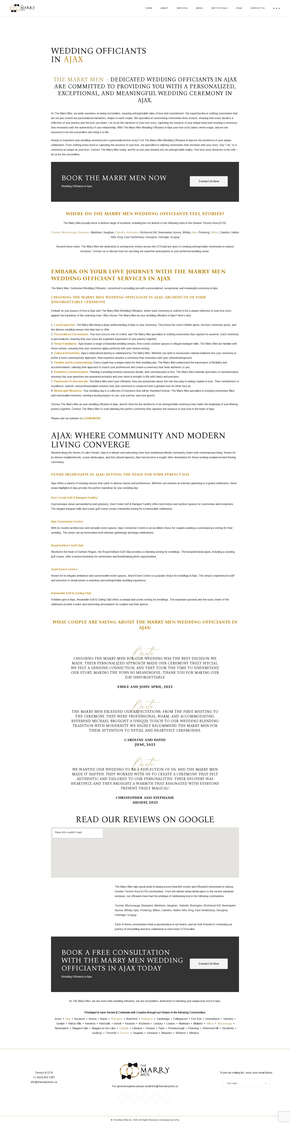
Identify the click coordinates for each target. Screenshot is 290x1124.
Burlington (132, 232)
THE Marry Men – (81, 79)
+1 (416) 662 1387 (44, 1077)
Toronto (55, 232)
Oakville (120, 232)
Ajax (194, 232)
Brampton (83, 232)
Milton (214, 232)
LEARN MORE (92, 418)
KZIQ (176, 1120)
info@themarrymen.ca (44, 1082)
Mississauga (69, 232)
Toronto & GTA (44, 1072)
